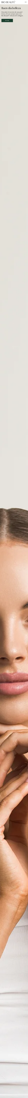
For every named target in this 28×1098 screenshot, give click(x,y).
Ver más (7, 20)
